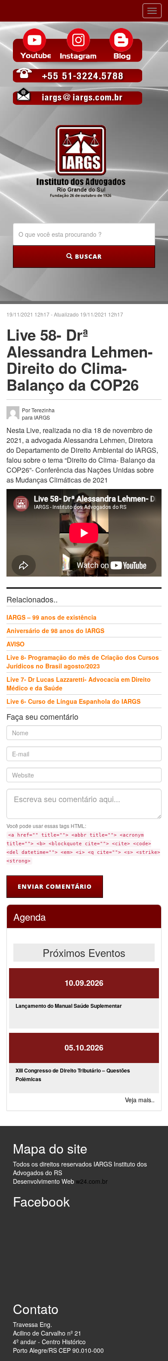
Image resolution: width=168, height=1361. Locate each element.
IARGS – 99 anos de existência (51, 617)
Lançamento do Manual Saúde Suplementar (69, 1006)
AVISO (15, 644)
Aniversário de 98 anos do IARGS (55, 630)
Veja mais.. (140, 1099)
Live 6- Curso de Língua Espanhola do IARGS (73, 701)
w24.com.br (92, 1181)
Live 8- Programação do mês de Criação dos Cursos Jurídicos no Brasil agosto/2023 (82, 661)
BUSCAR (87, 256)
